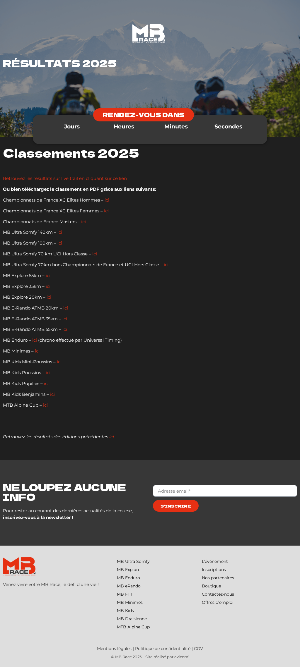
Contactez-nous (218, 594)
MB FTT (124, 594)
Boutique (211, 586)
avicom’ (181, 656)
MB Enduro (128, 577)
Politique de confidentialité (162, 648)
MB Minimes (130, 602)
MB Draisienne (132, 618)
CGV (198, 648)
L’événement (215, 561)
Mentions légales (114, 648)
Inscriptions (214, 569)
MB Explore (128, 569)
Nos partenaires (218, 577)
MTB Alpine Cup (133, 627)
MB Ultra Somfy (133, 561)
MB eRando (129, 586)
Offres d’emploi (217, 602)
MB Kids (125, 610)
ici (107, 200)
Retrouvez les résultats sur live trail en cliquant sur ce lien (65, 178)
